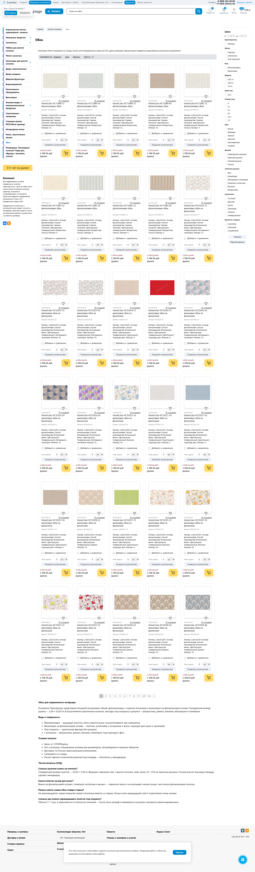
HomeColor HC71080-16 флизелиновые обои (88, 105)
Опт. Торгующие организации (72, 838)
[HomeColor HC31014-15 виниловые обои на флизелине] (162, 287)
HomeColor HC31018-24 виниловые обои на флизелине (159, 628)
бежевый (231, 132)
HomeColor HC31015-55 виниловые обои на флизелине (88, 628)
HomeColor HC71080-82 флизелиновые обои (159, 105)
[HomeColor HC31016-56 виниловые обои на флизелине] (91, 392)
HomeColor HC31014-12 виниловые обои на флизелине (124, 313)
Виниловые (232, 71)
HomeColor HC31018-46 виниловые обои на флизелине (195, 628)
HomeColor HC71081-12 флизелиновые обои (52, 207)
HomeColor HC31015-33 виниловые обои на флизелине (195, 523)
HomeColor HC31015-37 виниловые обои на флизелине (52, 628)
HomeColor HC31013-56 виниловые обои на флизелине (88, 313)
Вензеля (231, 186)
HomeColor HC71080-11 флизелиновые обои (52, 105)
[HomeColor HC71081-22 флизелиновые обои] (126, 182)
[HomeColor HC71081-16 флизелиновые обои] (91, 182)
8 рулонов (232, 227)
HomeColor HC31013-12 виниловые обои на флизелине (195, 208)
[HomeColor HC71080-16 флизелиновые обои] (91, 80)
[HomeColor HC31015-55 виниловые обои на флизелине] (91, 602)
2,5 (229, 120)
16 (229, 106)
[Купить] (66, 153)
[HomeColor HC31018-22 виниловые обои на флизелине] (126, 602)
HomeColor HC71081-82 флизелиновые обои (159, 207)
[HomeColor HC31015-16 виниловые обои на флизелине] (126, 392)
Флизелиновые (234, 67)
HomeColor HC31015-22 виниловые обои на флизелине (159, 523)
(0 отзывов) (64, 101)
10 (144, 696)
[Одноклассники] (9, 223)
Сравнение (223, 11)
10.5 (229, 95)
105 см (230, 79)
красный (231, 139)
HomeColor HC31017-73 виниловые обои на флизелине (124, 523)
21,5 (229, 117)
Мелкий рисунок (234, 161)
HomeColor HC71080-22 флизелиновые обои (124, 105)
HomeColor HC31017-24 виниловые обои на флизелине (52, 523)
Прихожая (232, 208)
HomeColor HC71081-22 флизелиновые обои (124, 207)
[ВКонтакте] (4, 223)
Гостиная (231, 198)
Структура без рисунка (237, 154)
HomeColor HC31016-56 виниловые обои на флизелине (88, 418)
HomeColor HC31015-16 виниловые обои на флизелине (124, 418)
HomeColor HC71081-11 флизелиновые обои (195, 105)
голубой (231, 146)
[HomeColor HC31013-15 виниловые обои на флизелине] (55, 287)
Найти (199, 11)
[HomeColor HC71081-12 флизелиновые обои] (55, 182)
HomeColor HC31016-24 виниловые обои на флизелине (52, 418)
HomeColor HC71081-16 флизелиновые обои (88, 207)
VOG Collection (234, 59)
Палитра (231, 44)
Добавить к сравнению (55, 133)
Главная (40, 29)
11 (149, 696)
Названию (57, 57)
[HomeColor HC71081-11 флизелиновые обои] (198, 80)
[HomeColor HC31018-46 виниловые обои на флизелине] (198, 602)
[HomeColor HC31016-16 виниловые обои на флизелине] (198, 287)
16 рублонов (233, 230)
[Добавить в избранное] (63, 96)
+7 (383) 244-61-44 (226, 3)
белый (230, 129)
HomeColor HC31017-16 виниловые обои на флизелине (195, 418)
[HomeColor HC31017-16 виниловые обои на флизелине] (198, 392)
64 (229, 113)
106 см (230, 83)
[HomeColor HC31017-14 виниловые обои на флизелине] (162, 392)
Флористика (233, 190)
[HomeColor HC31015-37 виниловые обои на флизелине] (55, 602)
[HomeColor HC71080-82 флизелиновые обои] (162, 80)
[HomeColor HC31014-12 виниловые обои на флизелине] (126, 287)
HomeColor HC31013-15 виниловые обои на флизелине (52, 313)
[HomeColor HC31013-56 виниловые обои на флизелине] (91, 287)
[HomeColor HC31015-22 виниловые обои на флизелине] (162, 497)
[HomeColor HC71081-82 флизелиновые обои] (162, 182)
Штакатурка (232, 176)
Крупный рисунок (235, 157)
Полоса (231, 164)
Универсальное (234, 215)
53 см (230, 86)
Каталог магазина (54, 29)
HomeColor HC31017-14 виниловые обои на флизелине (159, 418)
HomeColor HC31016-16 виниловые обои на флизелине (195, 313)
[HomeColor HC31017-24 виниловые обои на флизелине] (55, 497)
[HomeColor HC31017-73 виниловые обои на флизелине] (126, 497)
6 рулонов (232, 224)
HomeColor (232, 56)
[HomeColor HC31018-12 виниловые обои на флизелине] (91, 497)
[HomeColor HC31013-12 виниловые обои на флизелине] (198, 182)
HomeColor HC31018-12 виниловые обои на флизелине (88, 523)
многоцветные (234, 142)
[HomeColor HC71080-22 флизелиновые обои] (126, 80)
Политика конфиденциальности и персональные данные (130, 862)
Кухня (230, 205)
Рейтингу (76, 57)
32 (229, 110)
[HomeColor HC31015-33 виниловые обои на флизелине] (198, 497)
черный (231, 135)
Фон (229, 173)
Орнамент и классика (236, 183)
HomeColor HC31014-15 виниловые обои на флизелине (159, 313)
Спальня (231, 212)
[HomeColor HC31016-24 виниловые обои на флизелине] (55, 392)
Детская (231, 202)
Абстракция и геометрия (238, 179)
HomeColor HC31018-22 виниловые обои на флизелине (124, 628)
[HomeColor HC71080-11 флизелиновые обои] (55, 80)
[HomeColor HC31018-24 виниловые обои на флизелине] (162, 602)
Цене (67, 57)
